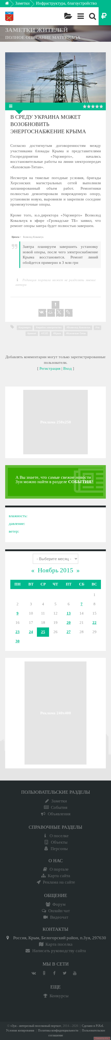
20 (69, 622)
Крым (57, 333)
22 (94, 622)
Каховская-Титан (76, 333)
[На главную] (10, 4)
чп (98, 327)
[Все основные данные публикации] (11, 106)
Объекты (59, 842)
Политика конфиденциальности (58, 1030)
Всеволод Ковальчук (79, 327)
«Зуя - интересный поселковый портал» (35, 1026)
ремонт (32, 333)
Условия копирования (20, 1030)
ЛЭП (45, 333)
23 (17, 632)
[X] (60, 313)
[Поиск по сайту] (92, 16)
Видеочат (59, 917)
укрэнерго (25, 327)
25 (43, 632)
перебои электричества (49, 327)
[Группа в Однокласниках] (44, 973)
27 (69, 632)
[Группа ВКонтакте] (33, 973)
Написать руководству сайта (59, 950)
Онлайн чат (59, 910)
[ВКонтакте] (42, 313)
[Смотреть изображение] (55, 77)
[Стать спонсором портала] (105, 16)
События (59, 807)
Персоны (59, 848)
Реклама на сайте (59, 882)
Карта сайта (59, 875)
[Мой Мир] (51, 313)
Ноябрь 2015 (55, 570)
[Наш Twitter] (64, 973)
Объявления (59, 813)
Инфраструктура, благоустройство (66, 3)
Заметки (22, 3)
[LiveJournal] (69, 313)
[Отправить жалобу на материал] (55, 305)
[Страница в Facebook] (54, 973)
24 (31, 632)
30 (17, 641)
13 (69, 613)
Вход (67, 368)
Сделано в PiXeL (93, 1026)
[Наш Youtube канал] (75, 973)
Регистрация (49, 368)
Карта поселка (59, 944)
